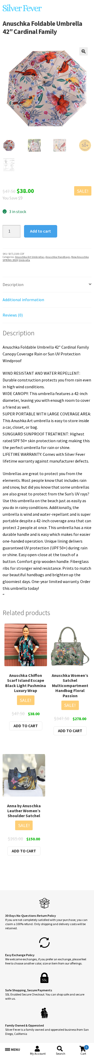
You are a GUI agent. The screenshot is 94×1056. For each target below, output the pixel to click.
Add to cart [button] (26, 725)
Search (60, 1053)
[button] (83, 51)
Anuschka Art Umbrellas (29, 257)
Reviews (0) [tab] (13, 315)
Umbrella (24, 260)
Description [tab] (13, 284)
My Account (38, 1053)
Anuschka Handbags (57, 257)
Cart (83, 1050)
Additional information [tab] (23, 299)
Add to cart (40, 231)
